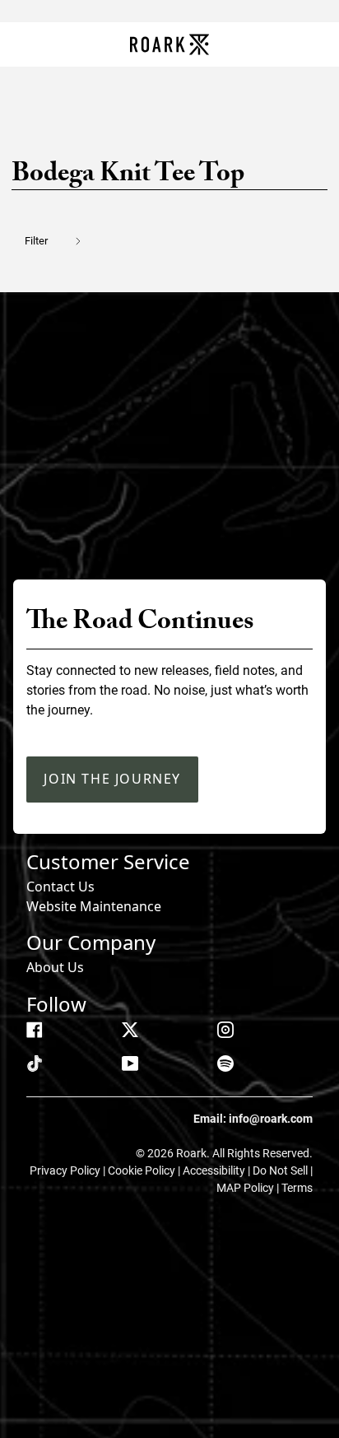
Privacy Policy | (69, 1170)
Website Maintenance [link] (93, 906)
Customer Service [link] (108, 861)
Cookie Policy (143, 1170)
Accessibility (215, 1170)
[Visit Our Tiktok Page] (34, 1063)
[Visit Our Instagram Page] (225, 1029)
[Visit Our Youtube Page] (130, 1063)
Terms (297, 1187)
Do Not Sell (281, 1170)
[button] (62, 240)
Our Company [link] (91, 942)
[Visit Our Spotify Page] (225, 1063)
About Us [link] (55, 967)
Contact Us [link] (60, 886)
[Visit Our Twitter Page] (130, 1029)
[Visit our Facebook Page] (34, 1029)
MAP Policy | (248, 1187)
